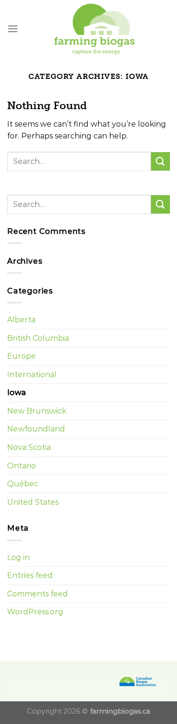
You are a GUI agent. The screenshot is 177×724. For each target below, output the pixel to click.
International (32, 374)
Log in (18, 557)
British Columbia (38, 338)
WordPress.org (35, 611)
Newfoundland (36, 428)
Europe (21, 356)
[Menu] (12, 28)
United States (33, 502)
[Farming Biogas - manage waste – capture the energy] (94, 29)
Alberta (21, 319)
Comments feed (37, 593)
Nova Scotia (29, 447)
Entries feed (30, 575)
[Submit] (160, 161)
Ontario (21, 465)
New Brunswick (37, 410)
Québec (22, 483)
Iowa (16, 392)
